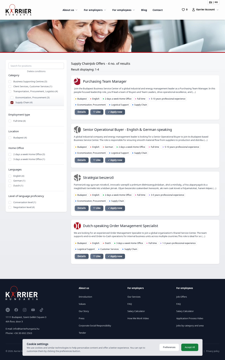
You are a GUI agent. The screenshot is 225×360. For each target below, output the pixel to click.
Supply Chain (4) (24, 102)
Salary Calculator (136, 311)
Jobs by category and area (190, 325)
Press (81, 318)
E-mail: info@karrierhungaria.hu (22, 328)
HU (216, 2)
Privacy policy (212, 351)
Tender (82, 332)
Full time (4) (19, 120)
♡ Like (97, 111)
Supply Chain (140, 104)
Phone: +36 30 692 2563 (19, 333)
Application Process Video (189, 318)
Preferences (169, 347)
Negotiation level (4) (24, 207)
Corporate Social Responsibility (95, 325)
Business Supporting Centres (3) (30, 81)
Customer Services (109, 249)
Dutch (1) (18, 185)
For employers (93, 10)
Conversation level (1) (24, 202)
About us (68, 10)
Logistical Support (120, 104)
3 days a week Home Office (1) (29, 159)
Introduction (85, 296)
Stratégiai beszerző (98, 177)
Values (82, 303)
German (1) (19, 180)
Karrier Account (205, 9)
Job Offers (181, 296)
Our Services (133, 296)
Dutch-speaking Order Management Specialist (120, 225)
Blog (144, 10)
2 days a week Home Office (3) (29, 154)
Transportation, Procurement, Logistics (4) (35, 91)
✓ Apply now (115, 111)
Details (82, 111)
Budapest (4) (20, 137)
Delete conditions (36, 71)
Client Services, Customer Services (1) (32, 86)
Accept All (190, 347)
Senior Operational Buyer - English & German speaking (127, 129)
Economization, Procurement (91, 104)
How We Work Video (138, 318)
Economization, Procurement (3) (32, 97)
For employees (121, 10)
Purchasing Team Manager (105, 81)
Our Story (84, 311)
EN (210, 2)
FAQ (129, 303)
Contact (158, 10)
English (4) (18, 175)
